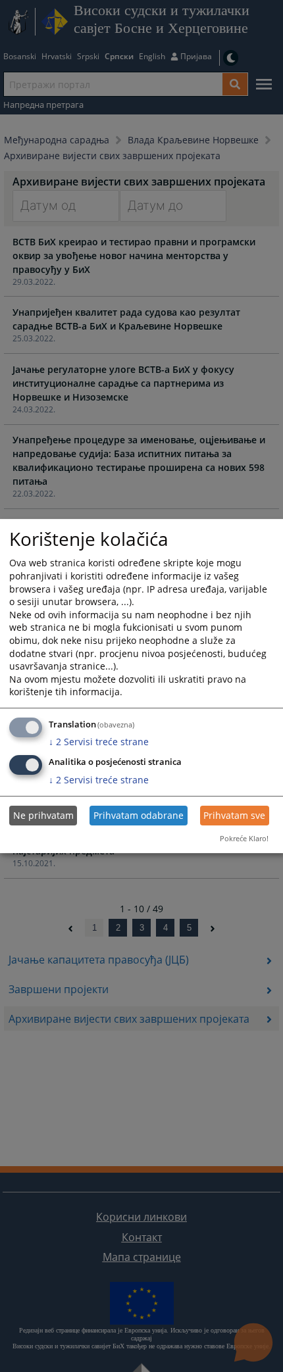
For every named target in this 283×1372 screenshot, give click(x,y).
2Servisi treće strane (99, 741)
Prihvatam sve (234, 815)
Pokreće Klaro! (244, 838)
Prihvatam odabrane (138, 815)
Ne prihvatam (43, 815)
